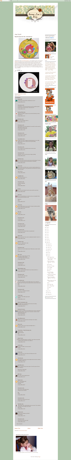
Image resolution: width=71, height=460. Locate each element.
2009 (47, 241)
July (48, 252)
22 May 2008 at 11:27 (21, 400)
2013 (47, 236)
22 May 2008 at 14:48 (21, 408)
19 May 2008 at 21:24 (21, 115)
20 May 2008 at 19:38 (21, 259)
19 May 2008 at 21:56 (21, 129)
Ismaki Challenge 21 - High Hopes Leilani (51, 259)
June (48, 254)
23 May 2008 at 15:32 (21, 421)
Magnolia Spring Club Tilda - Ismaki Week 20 (51, 281)
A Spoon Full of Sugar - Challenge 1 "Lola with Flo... (51, 262)
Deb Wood (20, 158)
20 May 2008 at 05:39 (21, 162)
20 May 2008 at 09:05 (21, 191)
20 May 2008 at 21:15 (21, 292)
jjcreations (20, 241)
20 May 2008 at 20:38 (21, 286)
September (48, 249)
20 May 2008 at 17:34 (21, 220)
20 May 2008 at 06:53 (21, 172)
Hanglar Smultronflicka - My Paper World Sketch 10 (51, 278)
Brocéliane (20, 119)
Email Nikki (47, 86)
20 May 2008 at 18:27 (21, 232)
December (48, 244)
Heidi (19, 194)
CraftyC (19, 295)
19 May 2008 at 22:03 (21, 135)
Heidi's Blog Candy (50, 284)
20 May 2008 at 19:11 (21, 244)
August (48, 250)
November (48, 246)
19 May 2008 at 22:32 (21, 149)
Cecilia (19, 352)
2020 (47, 227)
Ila (18, 188)
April (48, 291)
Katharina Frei (20, 309)
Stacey (19, 235)
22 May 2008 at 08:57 (21, 384)
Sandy (19, 99)
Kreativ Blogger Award (50, 257)
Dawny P (19, 338)
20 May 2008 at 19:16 (21, 251)
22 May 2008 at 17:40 (21, 415)
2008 (47, 242)
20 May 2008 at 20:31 (21, 277)
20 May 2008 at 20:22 (21, 271)
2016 (47, 231)
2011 (47, 237)
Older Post (40, 428)
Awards (48, 283)
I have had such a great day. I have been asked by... (51, 275)
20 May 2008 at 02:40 (21, 155)
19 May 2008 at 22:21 (21, 143)
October (48, 247)
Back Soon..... (49, 270)
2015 (47, 232)
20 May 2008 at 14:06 (21, 214)
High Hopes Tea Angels (50, 266)
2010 (47, 239)
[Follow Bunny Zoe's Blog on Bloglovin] (49, 38)
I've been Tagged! (49, 267)
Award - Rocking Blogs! (50, 286)
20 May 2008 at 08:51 (21, 178)
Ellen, (19, 254)
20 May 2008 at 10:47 (21, 201)
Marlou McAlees (20, 268)
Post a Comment (19, 423)
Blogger (39, 456)
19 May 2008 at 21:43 (21, 121)
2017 (47, 229)
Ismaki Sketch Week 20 (25, 60)
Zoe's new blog (49, 269)
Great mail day (49, 264)
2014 (47, 234)
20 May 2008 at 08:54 (21, 185)
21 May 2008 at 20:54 (21, 370)
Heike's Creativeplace (21, 302)
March (48, 292)
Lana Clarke (20, 280)
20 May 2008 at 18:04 (21, 226)
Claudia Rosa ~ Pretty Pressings (23, 330)
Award (48, 289)
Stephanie (16, 61)
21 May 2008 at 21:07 (21, 376)
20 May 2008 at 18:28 (21, 238)
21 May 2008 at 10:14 (21, 354)
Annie (19, 204)
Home (29, 428)
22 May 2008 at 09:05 (21, 394)
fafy (18, 211)
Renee (19, 324)
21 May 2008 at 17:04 (21, 361)
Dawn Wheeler (20, 318)
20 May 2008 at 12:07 (21, 208)
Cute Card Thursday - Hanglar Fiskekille (50, 273)
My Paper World (20, 112)
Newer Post (17, 428)
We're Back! (49, 287)
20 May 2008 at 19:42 (21, 265)
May (48, 256)
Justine (19, 345)
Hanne (19, 165)
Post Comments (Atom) (23, 430)
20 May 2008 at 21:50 (21, 299)
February (48, 294)
